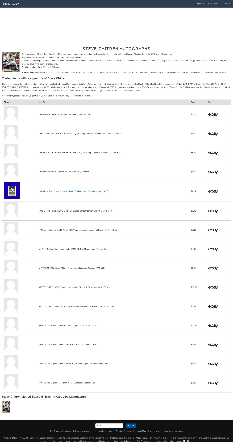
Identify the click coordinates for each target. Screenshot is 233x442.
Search (131, 425)
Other (226, 4)
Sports (199, 4)
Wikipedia (56, 67)
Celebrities (213, 4)
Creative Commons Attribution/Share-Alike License (137, 431)
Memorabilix (11, 4)
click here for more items (81, 96)
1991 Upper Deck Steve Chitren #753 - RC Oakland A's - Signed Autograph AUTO (73, 191)
